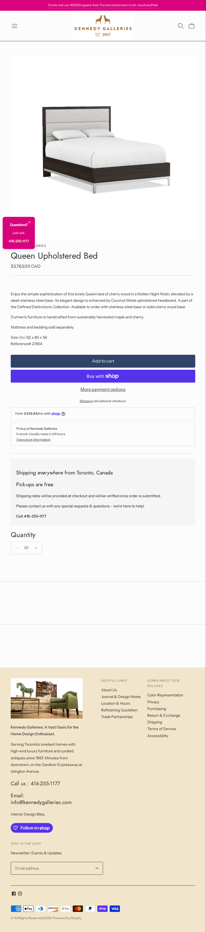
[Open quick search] (181, 26)
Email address (26, 862)
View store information (33, 439)
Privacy (153, 702)
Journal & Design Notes (121, 696)
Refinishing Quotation (119, 710)
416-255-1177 (19, 241)
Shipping (86, 401)
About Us (109, 690)
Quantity (23, 535)
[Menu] (14, 26)
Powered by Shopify (67, 918)
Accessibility (157, 735)
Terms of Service (161, 728)
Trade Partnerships (117, 716)
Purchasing (156, 708)
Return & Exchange (163, 715)
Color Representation (165, 695)
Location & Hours (115, 703)
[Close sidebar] (29, 222)
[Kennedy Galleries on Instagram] (20, 894)
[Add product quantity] (36, 548)
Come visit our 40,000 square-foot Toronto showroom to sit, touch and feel (103, 5)
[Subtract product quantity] (16, 548)
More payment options (103, 389)
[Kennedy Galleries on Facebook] (14, 894)
